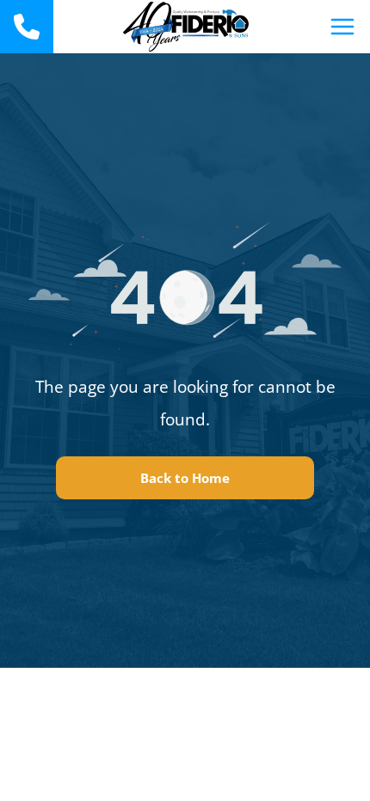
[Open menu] (342, 26)
